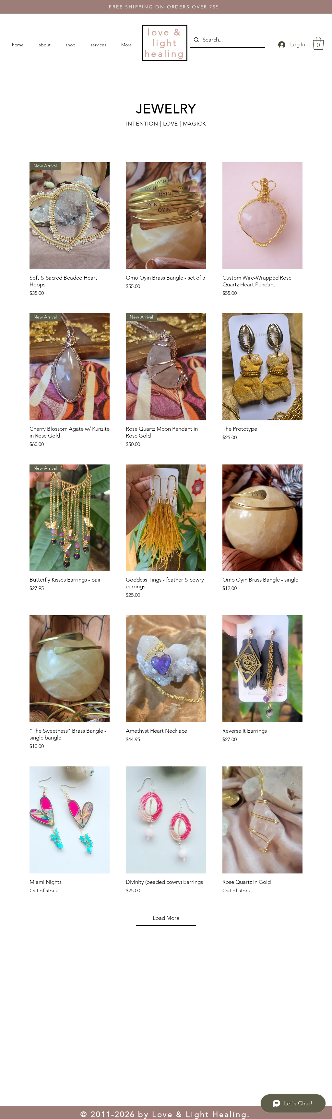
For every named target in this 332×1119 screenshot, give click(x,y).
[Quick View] (166, 215)
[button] (318, 43)
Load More (166, 918)
